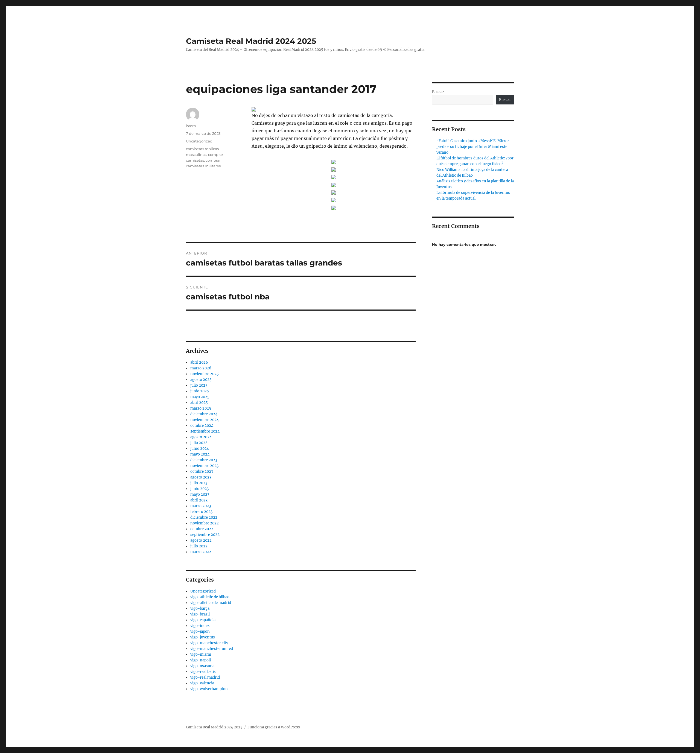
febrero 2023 (201, 511)
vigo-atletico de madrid (210, 602)
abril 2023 (199, 500)
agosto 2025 (201, 379)
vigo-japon (200, 631)
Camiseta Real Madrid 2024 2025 (251, 41)
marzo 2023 (200, 506)
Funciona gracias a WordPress (273, 727)
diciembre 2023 (203, 460)
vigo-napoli (200, 660)
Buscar (438, 92)
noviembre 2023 (204, 465)
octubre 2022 (201, 529)
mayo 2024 (199, 454)
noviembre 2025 (204, 374)
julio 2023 (198, 483)
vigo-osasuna (202, 666)
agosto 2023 (200, 477)
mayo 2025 (199, 397)
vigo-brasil (200, 614)
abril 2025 (199, 402)
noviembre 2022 (204, 523)
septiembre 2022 (205, 534)
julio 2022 (199, 546)
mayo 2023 (199, 494)
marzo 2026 (200, 368)
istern (191, 126)
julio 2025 (199, 385)
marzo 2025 (200, 408)
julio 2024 (199, 442)
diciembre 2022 (203, 517)
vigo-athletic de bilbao (209, 597)
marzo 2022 (200, 552)
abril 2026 (199, 362)
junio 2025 (199, 391)
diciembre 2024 (203, 414)
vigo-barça (199, 608)
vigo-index (200, 625)
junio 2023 (199, 488)
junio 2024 (199, 448)
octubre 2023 (201, 471)
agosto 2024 (201, 437)
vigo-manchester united (211, 648)
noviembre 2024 (204, 420)
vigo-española (202, 620)
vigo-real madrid (205, 677)
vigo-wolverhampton (209, 689)
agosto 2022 (201, 540)
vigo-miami (200, 654)
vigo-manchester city (209, 643)
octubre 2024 (201, 425)
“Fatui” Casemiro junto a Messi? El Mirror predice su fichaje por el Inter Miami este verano (472, 147)
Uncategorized (199, 141)
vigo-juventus (202, 637)
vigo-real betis (203, 671)
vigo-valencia (202, 683)
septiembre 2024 (205, 431)
